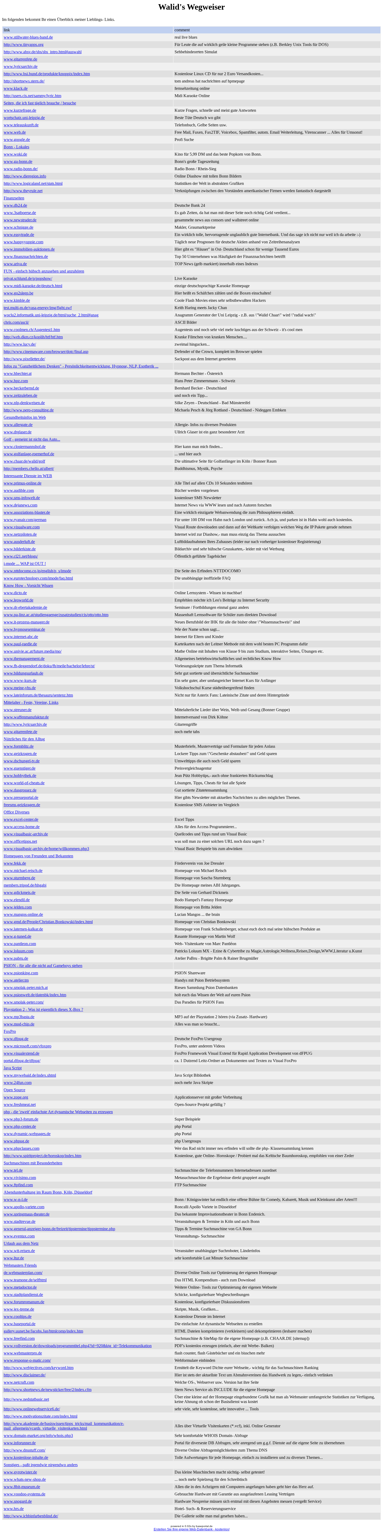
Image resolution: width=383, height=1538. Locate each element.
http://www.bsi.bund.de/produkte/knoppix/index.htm (47, 74)
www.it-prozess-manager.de (27, 622)
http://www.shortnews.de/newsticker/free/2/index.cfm (47, 1389)
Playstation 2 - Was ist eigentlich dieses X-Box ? (43, 1009)
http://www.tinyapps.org (24, 44)
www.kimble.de (17, 300)
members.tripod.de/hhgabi (25, 885)
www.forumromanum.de (24, 1302)
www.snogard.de (18, 1501)
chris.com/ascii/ (16, 322)
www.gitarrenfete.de (20, 59)
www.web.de (15, 132)
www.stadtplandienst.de (23, 1294)
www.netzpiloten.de (20, 534)
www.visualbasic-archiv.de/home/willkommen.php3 (46, 848)
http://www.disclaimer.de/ (25, 1375)
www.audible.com (19, 490)
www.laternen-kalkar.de (23, 929)
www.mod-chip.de (19, 1024)
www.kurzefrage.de (20, 110)
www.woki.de (15, 154)
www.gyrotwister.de (20, 1472)
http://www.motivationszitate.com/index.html (40, 1416)
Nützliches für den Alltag (24, 739)
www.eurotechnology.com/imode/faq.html (38, 578)
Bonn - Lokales (16, 147)
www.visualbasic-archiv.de (26, 834)
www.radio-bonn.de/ (21, 169)
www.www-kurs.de (20, 680)
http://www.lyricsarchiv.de (25, 724)
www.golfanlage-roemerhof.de (29, 454)
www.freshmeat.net (20, 1104)
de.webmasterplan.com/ (23, 1272)
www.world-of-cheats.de (24, 783)
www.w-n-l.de (16, 1199)
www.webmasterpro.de (23, 1353)
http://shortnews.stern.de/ (24, 81)
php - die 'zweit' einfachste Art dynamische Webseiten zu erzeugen (58, 1112)
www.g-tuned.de (17, 936)
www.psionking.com (21, 973)
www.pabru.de (16, 958)
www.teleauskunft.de (21, 125)
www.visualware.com (22, 527)
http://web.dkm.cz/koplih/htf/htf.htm (33, 337)
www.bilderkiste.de (20, 549)
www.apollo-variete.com (24, 1207)
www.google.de (17, 139)
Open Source (14, 1090)
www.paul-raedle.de (20, 644)
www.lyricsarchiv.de (21, 66)
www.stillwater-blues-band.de (28, 37)
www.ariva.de (15, 264)
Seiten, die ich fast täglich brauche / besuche (40, 103)
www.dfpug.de (16, 1038)
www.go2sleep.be (18, 293)
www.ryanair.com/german (25, 519)
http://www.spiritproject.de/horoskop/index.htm (42, 1155)
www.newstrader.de (20, 220)
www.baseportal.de (19, 1324)
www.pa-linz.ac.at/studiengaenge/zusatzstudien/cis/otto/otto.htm (56, 614)
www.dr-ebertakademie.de (25, 607)
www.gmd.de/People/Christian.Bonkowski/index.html (48, 922)
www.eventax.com (19, 1236)
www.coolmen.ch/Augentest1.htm (32, 329)
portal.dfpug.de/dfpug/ (22, 1060)
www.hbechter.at (18, 373)
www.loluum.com (18, 951)
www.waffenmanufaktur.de (26, 717)
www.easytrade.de (19, 234)
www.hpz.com (16, 381)
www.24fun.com (18, 1082)
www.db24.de (15, 205)
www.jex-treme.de (19, 1309)
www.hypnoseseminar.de (24, 629)
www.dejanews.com (20, 505)
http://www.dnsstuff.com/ (24, 1450)
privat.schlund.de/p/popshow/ (28, 278)
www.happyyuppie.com (23, 242)
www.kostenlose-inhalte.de (26, 1457)
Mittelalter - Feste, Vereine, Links (31, 702)
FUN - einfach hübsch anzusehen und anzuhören (44, 271)
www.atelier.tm (16, 980)
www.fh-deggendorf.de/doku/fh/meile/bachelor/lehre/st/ (49, 666)
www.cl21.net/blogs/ (21, 556)
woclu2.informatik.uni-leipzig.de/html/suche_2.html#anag (51, 315)
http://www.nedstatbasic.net (26, 1399)
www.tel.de (13, 1170)
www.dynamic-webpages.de (27, 1134)
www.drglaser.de (18, 432)
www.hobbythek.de (20, 775)
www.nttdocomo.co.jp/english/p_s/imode (37, 571)
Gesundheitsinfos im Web (25, 417)
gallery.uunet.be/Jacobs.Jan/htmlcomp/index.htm (43, 1331)
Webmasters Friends (20, 1265)
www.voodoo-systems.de (24, 1494)
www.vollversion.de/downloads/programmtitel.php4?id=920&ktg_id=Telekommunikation (78, 1345)
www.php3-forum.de (21, 1119)
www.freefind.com (19, 1338)
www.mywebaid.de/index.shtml (30, 1075)
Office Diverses (16, 812)
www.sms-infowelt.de (22, 498)
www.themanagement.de (24, 658)
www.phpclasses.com (21, 1148)
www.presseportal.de (21, 797)
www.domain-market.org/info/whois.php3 (38, 1435)
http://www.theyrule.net (23, 190)
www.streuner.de (18, 710)
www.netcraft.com (19, 1382)
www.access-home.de (22, 826)
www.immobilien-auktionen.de (29, 249)
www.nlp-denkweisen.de (24, 402)
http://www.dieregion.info (25, 176)
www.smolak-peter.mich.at (26, 987)
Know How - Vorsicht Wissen (28, 585)
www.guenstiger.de (19, 768)
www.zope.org (16, 1097)
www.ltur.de (14, 1258)
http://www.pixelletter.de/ (24, 359)
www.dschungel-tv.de (22, 761)
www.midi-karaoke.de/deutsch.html (33, 286)
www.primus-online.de (22, 483)
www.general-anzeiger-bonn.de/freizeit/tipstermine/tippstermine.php (59, 1229)
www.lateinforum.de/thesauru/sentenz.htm (38, 695)
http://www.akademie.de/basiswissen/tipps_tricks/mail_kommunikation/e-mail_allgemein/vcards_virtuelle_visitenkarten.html (64, 1425)
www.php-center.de (20, 1126)
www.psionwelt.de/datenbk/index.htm (35, 995)
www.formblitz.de (19, 746)
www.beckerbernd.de (21, 388)
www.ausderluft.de (19, 541)
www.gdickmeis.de (19, 892)
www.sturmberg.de (19, 878)
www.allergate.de (18, 424)
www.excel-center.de (21, 819)
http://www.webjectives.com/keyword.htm (38, 1367)
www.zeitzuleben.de (20, 395)
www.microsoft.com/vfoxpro (27, 1046)
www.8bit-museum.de (22, 1486)
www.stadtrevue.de (19, 1221)
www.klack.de (16, 88)
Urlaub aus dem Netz (21, 1243)
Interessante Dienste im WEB (28, 476)
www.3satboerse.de (20, 212)
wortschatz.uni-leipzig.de (24, 117)
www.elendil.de (17, 900)
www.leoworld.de (18, 600)
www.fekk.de (15, 863)
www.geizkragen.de (20, 753)
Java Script (13, 1068)
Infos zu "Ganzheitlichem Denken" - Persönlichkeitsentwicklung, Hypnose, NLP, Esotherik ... (81, 366)
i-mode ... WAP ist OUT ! (25, 563)
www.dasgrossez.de (20, 790)
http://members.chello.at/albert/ (29, 468)
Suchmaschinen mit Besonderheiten (33, 1163)
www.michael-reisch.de (23, 870)
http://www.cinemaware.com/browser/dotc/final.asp (46, 351)
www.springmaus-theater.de (27, 1214)
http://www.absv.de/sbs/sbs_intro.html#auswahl (43, 52)
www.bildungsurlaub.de (23, 673)
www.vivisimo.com (20, 1177)
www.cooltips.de (18, 1316)
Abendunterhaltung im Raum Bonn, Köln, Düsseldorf (48, 1192)
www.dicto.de (15, 593)
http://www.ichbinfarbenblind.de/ (31, 1516)
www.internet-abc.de (21, 636)
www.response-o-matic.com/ (27, 1360)
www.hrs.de (14, 1508)
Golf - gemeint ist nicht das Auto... (32, 439)
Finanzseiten (14, 198)
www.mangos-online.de (23, 914)
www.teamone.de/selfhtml (25, 1280)
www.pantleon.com (20, 943)
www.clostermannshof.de (25, 446)
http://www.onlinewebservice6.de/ (32, 1409)
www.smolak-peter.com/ (24, 1002)
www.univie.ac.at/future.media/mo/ (32, 651)
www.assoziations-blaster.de (27, 512)
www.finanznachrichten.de (26, 256)
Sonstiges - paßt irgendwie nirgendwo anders (41, 1465)
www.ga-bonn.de (18, 161)
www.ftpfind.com (18, 1185)
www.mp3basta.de (19, 1017)
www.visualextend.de (21, 1053)
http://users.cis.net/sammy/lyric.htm (32, 95)
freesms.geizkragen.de (22, 805)
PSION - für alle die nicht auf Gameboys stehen (43, 965)
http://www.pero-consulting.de (29, 410)
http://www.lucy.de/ (20, 344)
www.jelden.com (18, 907)
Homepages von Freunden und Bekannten (38, 856)
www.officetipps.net (20, 841)
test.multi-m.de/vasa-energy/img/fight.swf (38, 307)
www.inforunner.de (20, 1443)
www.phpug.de (16, 1141)
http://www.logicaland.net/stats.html (33, 183)
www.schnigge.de (18, 227)
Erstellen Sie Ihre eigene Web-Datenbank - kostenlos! (192, 1529)
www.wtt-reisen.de (19, 1250)
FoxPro (10, 1031)
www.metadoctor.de (20, 1287)
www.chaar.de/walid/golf (24, 461)
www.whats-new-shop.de (25, 1479)
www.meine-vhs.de (20, 688)
